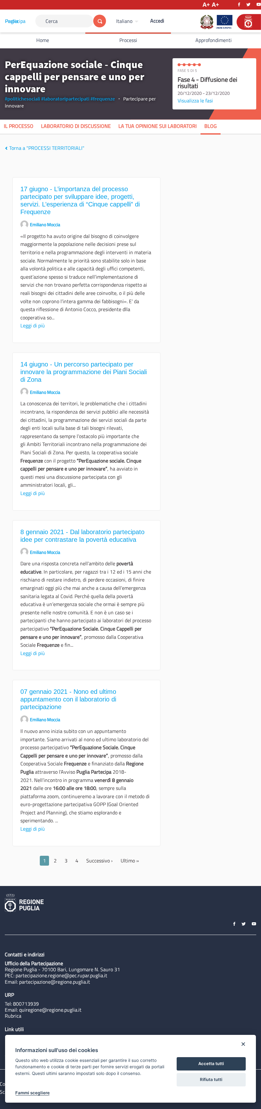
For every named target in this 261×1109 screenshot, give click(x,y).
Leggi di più (32, 325)
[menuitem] (128, 21)
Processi (128, 40)
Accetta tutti (211, 1063)
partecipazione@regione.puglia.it (54, 982)
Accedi (157, 20)
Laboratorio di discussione (76, 126)
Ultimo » (130, 860)
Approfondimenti (213, 40)
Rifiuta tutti (211, 1079)
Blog (210, 126)
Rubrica (13, 1016)
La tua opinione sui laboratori (157, 126)
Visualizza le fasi (195, 100)
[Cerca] (99, 21)
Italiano (124, 21)
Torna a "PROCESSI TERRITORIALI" (46, 148)
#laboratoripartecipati (65, 98)
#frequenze (102, 98)
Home (42, 40)
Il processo (18, 126)
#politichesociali (22, 98)
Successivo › (99, 860)
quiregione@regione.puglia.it (50, 1010)
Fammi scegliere (32, 1092)
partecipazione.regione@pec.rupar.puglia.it (61, 975)
